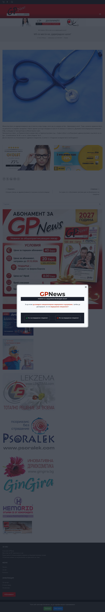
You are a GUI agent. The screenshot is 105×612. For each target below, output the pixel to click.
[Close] (86, 287)
